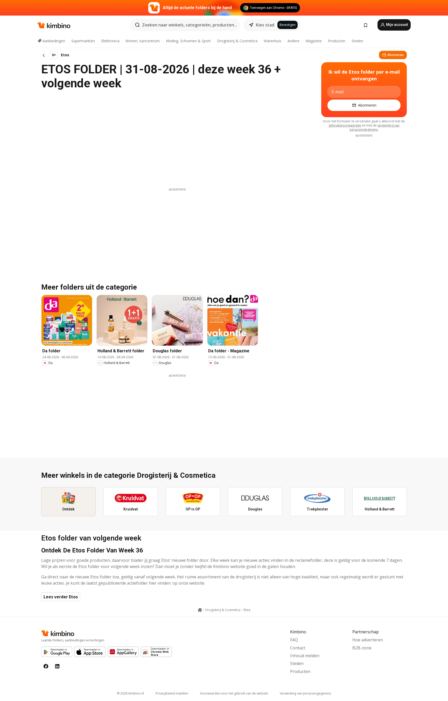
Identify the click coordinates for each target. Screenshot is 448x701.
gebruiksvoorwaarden (344, 125)
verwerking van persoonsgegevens (374, 127)
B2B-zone (362, 648)
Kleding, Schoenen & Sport (188, 40)
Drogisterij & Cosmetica (237, 40)
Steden (357, 40)
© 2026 (130, 693)
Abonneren (395, 55)
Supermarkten (83, 40)
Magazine (313, 40)
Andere (293, 40)
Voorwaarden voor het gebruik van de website (234, 693)
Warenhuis (272, 40)
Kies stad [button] (265, 25)
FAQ (294, 640)
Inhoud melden (304, 655)
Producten (336, 40)
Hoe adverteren (367, 640)
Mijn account (396, 25)
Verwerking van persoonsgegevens (305, 693)
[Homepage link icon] (200, 610)
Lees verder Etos (61, 597)
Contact (297, 648)
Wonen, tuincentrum (142, 40)
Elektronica (110, 40)
